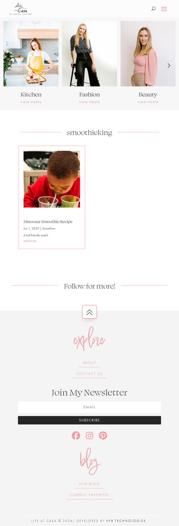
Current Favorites (89, 494)
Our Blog (89, 483)
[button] (10, 65)
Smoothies (48, 228)
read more (30, 241)
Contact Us (89, 373)
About (89, 362)
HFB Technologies (126, 521)
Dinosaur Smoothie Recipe (48, 221)
